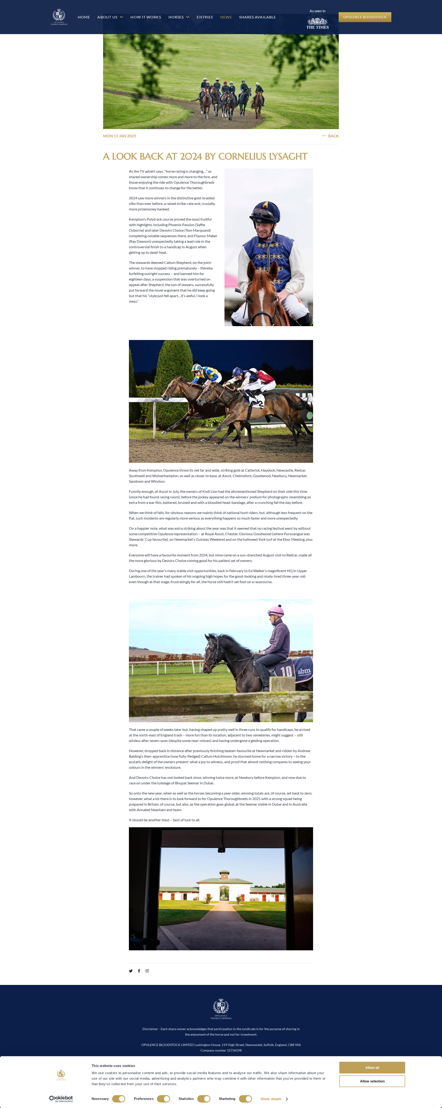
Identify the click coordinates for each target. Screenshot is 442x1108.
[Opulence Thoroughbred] (59, 17)
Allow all (372, 1068)
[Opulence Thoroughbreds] (221, 1017)
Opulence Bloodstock (365, 17)
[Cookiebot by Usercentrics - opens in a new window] (61, 1099)
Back (333, 136)
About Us (107, 17)
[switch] (163, 1098)
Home (84, 17)
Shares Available (257, 17)
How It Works (146, 17)
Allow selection (372, 1081)
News (226, 17)
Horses (177, 17)
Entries (205, 17)
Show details (271, 1099)
